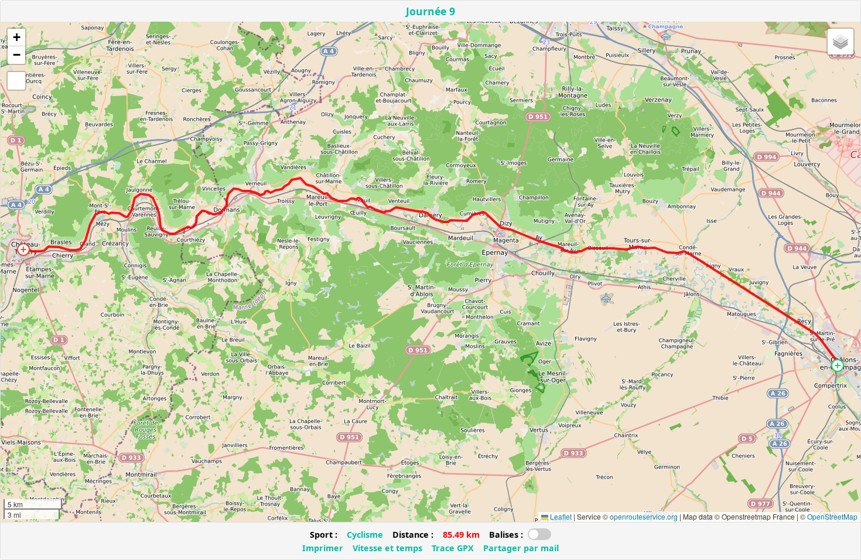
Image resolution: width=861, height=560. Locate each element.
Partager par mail (521, 548)
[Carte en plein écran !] (16, 81)
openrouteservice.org (644, 516)
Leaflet (560, 516)
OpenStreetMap (832, 516)
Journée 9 (430, 11)
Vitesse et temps (387, 548)
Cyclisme (365, 534)
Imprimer (322, 548)
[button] (838, 365)
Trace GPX (453, 548)
